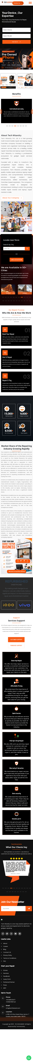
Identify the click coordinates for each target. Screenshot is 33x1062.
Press (5, 985)
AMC (4, 988)
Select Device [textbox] (7, 30)
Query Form (7, 979)
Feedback (6, 976)
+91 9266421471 (10, 1000)
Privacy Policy (7, 955)
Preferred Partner (9, 982)
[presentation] (1, 60)
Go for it (15, 42)
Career (5, 946)
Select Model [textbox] (7, 36)
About (5, 943)
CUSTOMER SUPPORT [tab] (16, 639)
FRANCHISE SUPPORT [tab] (16, 645)
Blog (4, 949)
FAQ (4, 961)
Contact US (7, 952)
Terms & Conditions (9, 958)
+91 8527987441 (11, 1002)
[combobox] (16, 30)
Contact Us (17, 3)
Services (6, 973)
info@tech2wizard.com (13, 1008)
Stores (5, 970)
